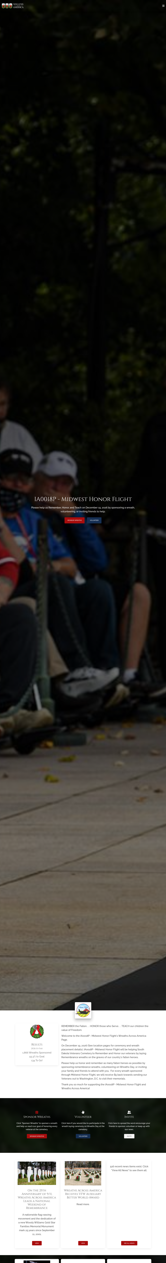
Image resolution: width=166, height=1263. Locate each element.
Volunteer (94, 520)
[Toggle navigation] (163, 6)
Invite (129, 1136)
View (37, 1243)
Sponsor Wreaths (74, 520)
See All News (129, 1243)
